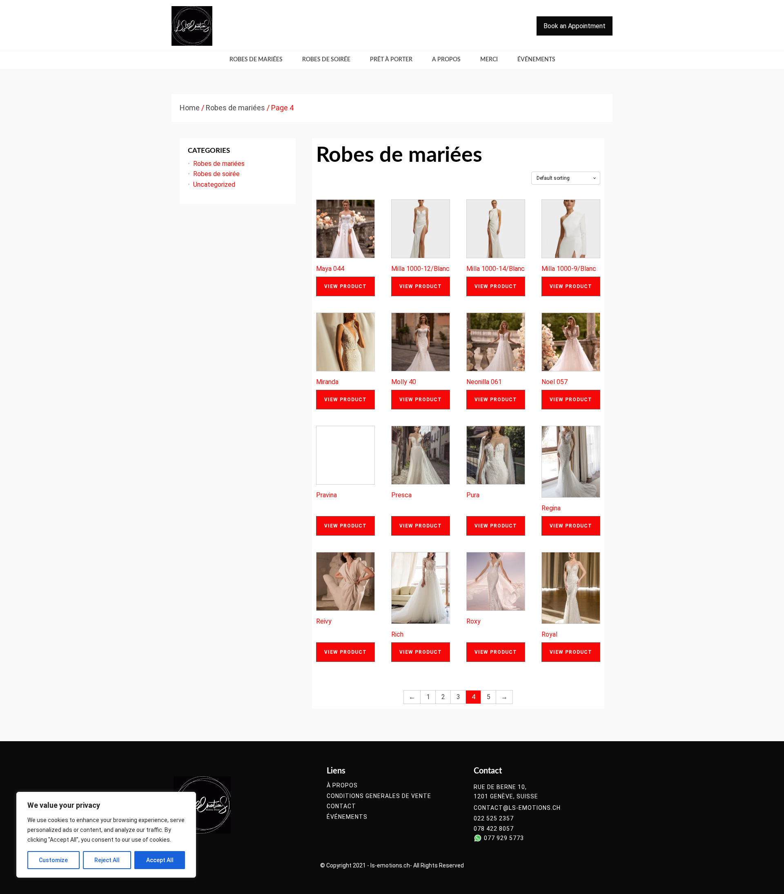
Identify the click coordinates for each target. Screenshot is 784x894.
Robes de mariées (256, 60)
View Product (345, 286)
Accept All (160, 860)
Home (190, 107)
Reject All (107, 860)
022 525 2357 (494, 819)
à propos (342, 785)
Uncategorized (214, 184)
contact (341, 806)
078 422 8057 (494, 829)
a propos (446, 60)
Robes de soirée (326, 60)
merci (489, 60)
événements (536, 60)
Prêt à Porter (391, 60)
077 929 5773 (504, 838)
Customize (53, 860)
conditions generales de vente (379, 796)
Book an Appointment (574, 26)
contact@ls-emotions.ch (517, 808)
